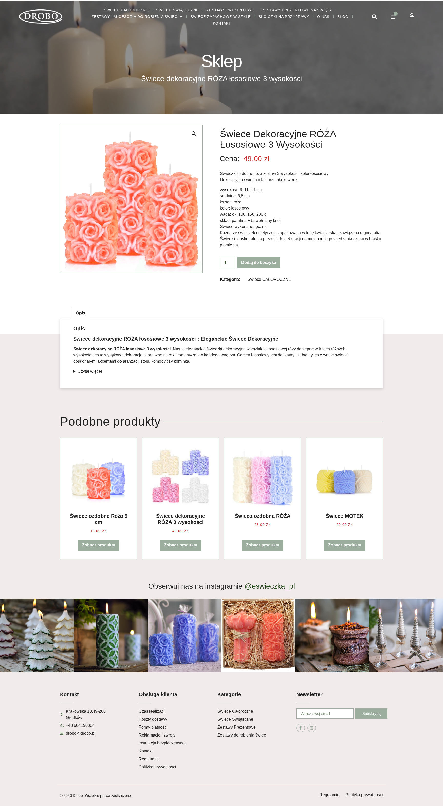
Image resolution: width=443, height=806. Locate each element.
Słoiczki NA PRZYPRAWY (284, 17)
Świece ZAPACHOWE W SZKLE (220, 17)
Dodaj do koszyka (258, 262)
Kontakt (222, 23)
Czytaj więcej (90, 371)
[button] (374, 17)
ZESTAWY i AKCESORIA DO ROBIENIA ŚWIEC (134, 17)
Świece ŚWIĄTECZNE (177, 10)
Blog (342, 17)
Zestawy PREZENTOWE (230, 10)
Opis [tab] (80, 312)
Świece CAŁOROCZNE (126, 10)
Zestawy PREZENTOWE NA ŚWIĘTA (297, 10)
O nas (323, 17)
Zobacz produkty (98, 545)
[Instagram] (311, 728)
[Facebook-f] (300, 728)
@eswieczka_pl (270, 586)
